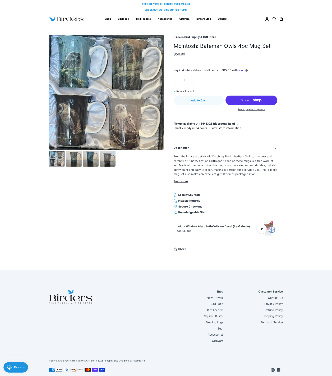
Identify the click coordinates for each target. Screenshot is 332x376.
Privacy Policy (273, 304)
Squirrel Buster (213, 316)
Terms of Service (272, 322)
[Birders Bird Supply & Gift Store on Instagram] (273, 370)
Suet (220, 328)
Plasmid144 (139, 360)
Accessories (215, 334)
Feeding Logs (214, 322)
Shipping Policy (273, 316)
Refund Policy (274, 310)
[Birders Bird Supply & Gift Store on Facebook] (278, 370)
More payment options (251, 109)
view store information (226, 128)
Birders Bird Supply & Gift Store (195, 37)
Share (182, 249)
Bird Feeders (215, 310)
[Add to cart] (262, 229)
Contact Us (275, 297)
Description (181, 147)
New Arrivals (215, 297)
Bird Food (217, 304)
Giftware (217, 340)
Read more (181, 181)
